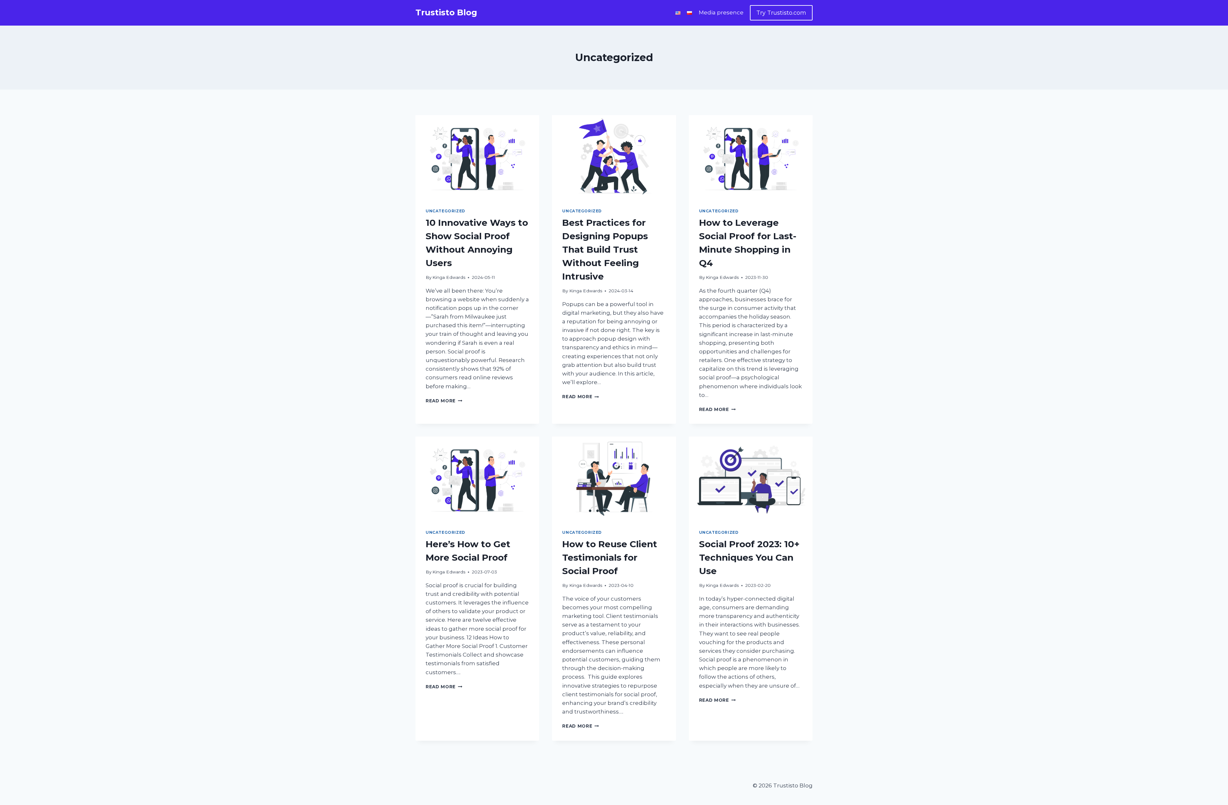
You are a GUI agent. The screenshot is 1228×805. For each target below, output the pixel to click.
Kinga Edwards (448, 277)
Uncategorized (445, 211)
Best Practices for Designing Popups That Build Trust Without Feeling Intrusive (605, 249)
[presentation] (477, 156)
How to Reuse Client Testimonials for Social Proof (609, 557)
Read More (444, 400)
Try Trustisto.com (781, 12)
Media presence (721, 12)
